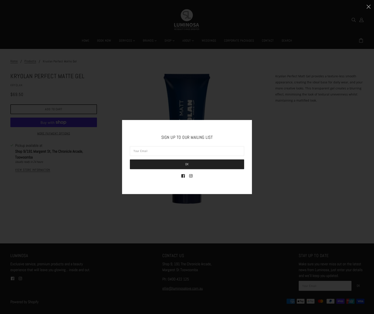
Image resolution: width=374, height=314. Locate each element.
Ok (187, 164)
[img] (183, 175)
